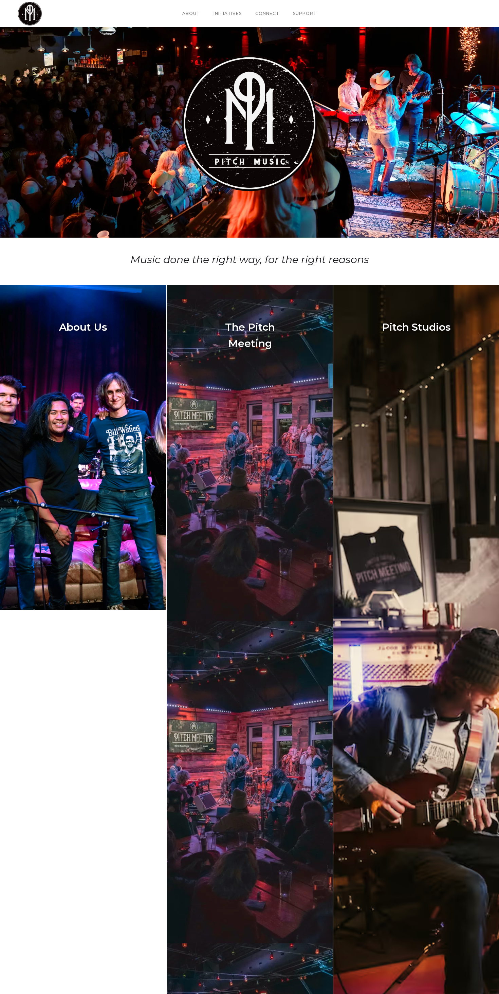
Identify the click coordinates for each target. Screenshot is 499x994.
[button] (227, 13)
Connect (267, 13)
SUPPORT (305, 13)
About (191, 13)
